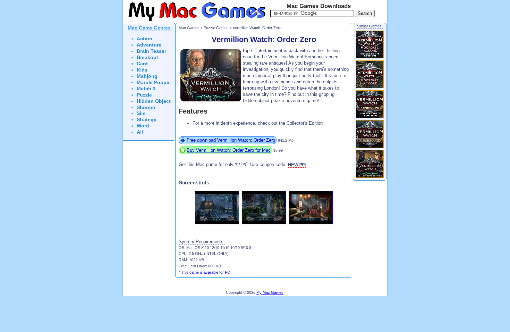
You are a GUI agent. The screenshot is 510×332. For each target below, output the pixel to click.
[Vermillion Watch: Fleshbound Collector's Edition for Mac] (370, 118)
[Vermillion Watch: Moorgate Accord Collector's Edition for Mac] (370, 58)
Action (144, 38)
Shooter (146, 107)
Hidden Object (154, 101)
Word (143, 125)
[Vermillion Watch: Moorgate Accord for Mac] (370, 88)
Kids (142, 70)
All (140, 132)
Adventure (149, 45)
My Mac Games (269, 292)
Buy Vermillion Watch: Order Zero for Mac (229, 150)
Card (142, 63)
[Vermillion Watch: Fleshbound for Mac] (370, 148)
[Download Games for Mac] (196, 21)
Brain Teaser (151, 51)
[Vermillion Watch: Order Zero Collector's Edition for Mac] (370, 177)
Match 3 (146, 88)
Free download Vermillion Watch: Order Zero (231, 140)
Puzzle (144, 95)
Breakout (147, 57)
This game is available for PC (205, 272)
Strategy (146, 119)
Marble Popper (154, 82)
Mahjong (147, 76)
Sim (141, 113)
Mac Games (189, 28)
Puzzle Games (216, 28)
